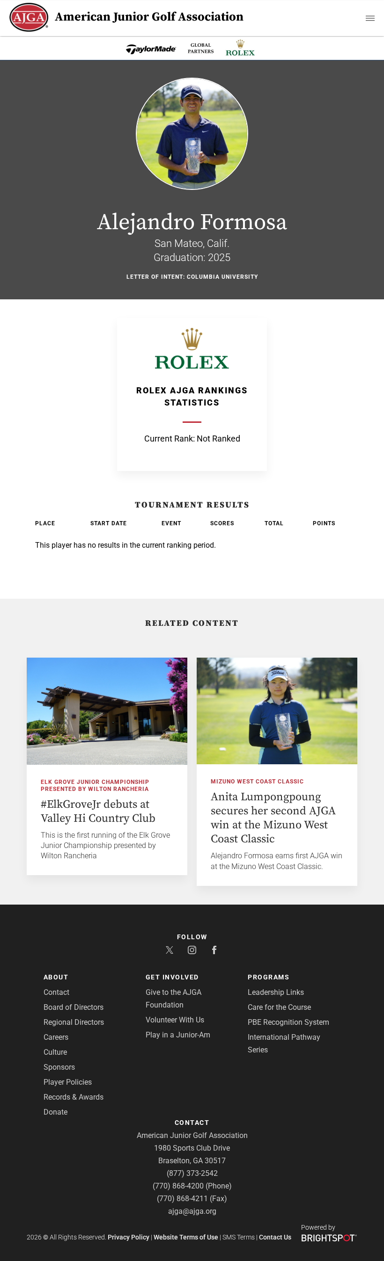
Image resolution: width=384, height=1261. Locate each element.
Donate (55, 1112)
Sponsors (59, 1067)
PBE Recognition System (288, 1022)
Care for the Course (279, 1007)
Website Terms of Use (186, 1237)
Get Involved (172, 977)
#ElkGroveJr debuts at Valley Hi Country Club (98, 811)
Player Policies (68, 1082)
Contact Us (275, 1237)
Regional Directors (74, 1022)
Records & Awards (73, 1097)
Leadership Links (276, 992)
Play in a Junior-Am (178, 1034)
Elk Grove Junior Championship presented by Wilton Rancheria (95, 785)
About (56, 977)
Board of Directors (73, 1007)
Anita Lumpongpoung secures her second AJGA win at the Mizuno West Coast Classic (273, 818)
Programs (268, 977)
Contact (56, 992)
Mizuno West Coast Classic (257, 781)
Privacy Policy (128, 1237)
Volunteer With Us (175, 1019)
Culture (55, 1052)
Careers (56, 1037)
